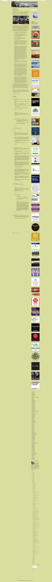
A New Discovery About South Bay (35, 521)
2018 (32, 480)
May (33, 490)
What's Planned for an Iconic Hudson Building (35, 536)
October (33, 485)
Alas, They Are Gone (34, 498)
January (33, 556)
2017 (32, 481)
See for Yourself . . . (34, 506)
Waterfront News (34, 545)
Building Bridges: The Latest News (35, 524)
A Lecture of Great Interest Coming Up (35, 546)
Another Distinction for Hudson (35, 497)
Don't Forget (33, 537)
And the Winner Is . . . (34, 531)
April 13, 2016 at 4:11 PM (19, 98)
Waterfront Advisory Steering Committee (21, 11)
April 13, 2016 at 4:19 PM (19, 112)
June (33, 489)
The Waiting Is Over (34, 529)
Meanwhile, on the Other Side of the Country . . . (35, 532)
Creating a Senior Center (34, 515)
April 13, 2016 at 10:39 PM (21, 118)
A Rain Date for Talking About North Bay (35, 492)
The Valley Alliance (17, 13)
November (34, 484)
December (34, 483)
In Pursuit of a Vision (34, 525)
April (33, 491)
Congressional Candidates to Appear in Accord (35, 553)
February (33, 555)
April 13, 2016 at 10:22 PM (19, 147)
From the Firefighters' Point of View (35, 543)
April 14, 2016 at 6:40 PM (21, 194)
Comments (33, 567)
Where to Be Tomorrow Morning (35, 518)
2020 (32, 478)
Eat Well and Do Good (34, 499)
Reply (15, 115)
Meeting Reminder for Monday (35, 519)
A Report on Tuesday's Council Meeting (35, 508)
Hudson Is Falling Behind (34, 534)
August (33, 487)
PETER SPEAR (16, 183)
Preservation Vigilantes (34, 509)
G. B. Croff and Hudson (34, 495)
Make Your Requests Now (35, 533)
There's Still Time (34, 520)
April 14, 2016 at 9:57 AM (20, 183)
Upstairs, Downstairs (34, 516)
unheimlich (16, 98)
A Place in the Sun (34, 496)
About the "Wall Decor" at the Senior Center (35, 523)
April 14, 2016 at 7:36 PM (19, 214)
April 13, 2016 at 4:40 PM (19, 127)
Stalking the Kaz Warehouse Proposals (35, 551)
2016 (32, 482)
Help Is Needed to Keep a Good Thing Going (35, 541)
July (33, 488)
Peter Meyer (16, 127)
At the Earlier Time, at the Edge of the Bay (35, 526)
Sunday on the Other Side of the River (35, 500)
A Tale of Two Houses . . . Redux (35, 549)
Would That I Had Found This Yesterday (35, 548)
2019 (32, 479)
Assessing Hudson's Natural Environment (35, 540)
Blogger (33, 580)
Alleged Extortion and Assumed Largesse (35, 528)
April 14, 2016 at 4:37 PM (19, 187)
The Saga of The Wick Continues (35, 517)
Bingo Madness (34, 505)
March (33, 554)
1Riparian (16, 214)
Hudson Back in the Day (34, 530)
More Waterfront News (34, 544)
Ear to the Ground (34, 550)
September (34, 486)
